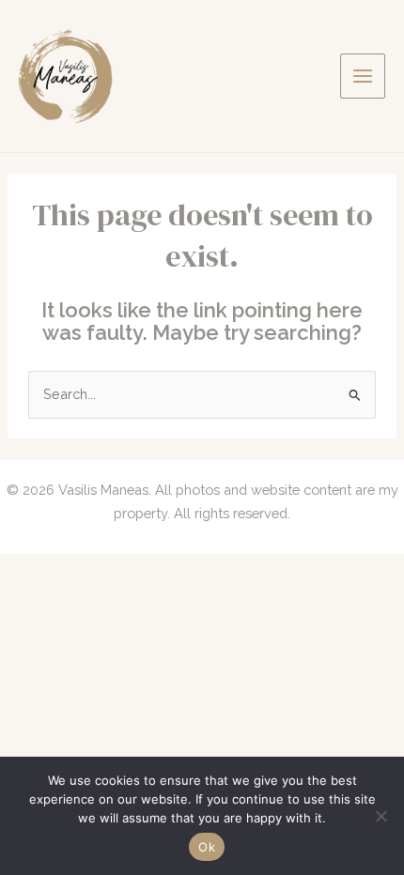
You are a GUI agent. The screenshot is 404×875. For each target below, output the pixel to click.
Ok (206, 846)
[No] (380, 815)
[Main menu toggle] (362, 76)
